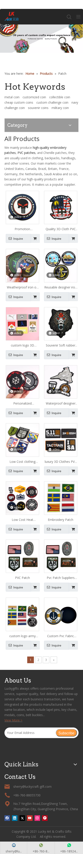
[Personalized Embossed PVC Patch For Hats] (22, 381)
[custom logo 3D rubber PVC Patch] (22, 323)
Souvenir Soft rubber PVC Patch (60, 345)
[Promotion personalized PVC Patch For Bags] (22, 207)
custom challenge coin (52, 102)
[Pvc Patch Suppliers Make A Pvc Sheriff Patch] (60, 556)
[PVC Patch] (22, 556)
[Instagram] (37, 818)
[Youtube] (30, 818)
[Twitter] (22, 818)
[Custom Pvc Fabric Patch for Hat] (60, 614)
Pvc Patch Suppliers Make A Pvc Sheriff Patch (61, 578)
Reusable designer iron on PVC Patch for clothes (60, 287)
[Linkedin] (14, 818)
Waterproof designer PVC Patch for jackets (60, 403)
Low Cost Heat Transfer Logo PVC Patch (22, 520)
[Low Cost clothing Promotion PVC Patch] (22, 439)
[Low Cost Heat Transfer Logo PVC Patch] (22, 497)
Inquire (18, 238)
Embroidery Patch (60, 520)
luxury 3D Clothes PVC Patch (61, 461)
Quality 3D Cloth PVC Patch (61, 229)
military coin (60, 108)
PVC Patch (22, 578)
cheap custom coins (18, 102)
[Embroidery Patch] (60, 497)
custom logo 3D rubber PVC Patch (22, 345)
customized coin (34, 97)
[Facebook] (7, 818)
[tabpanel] (41, 38)
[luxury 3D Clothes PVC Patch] (60, 439)
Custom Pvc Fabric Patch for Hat (60, 636)
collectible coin (59, 97)
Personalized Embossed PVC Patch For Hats (22, 403)
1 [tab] (42, 53)
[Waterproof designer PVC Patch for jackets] (60, 381)
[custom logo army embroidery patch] (22, 614)
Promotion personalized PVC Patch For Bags (22, 229)
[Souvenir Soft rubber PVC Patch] (60, 323)
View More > (13, 720)
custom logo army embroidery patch (22, 636)
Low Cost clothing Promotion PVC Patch (22, 461)
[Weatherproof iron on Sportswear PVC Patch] (22, 265)
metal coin (11, 97)
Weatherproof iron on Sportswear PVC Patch (22, 287)
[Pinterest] (45, 818)
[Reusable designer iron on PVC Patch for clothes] (60, 265)
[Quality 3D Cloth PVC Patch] (60, 207)
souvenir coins (38, 108)
